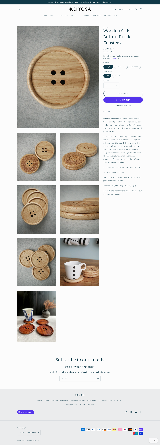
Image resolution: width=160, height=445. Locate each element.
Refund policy (71, 405)
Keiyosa (24, 440)
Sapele (118, 76)
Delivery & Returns (78, 401)
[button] (19, 9)
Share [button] (108, 112)
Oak (107, 76)
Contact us (103, 401)
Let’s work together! (86, 405)
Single (108, 67)
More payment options (123, 105)
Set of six (134, 67)
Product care (92, 401)
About (47, 401)
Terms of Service (115, 401)
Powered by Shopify (33, 440)
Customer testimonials (59, 401)
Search (39, 401)
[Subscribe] (97, 378)
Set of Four (121, 67)
